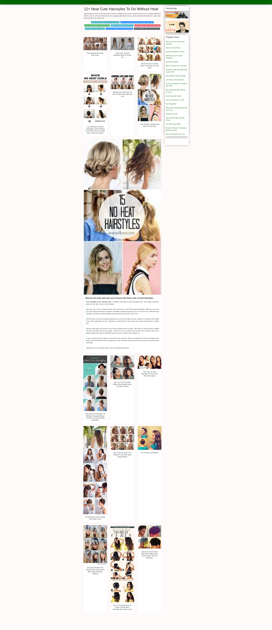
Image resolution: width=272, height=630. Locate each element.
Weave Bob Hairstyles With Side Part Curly (176, 109)
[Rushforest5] (177, 14)
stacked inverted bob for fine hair (122, 25)
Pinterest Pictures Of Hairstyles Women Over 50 (176, 129)
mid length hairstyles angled (94, 28)
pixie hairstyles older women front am (146, 28)
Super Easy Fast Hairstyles (175, 80)
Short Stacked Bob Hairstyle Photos (175, 119)
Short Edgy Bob (171, 104)
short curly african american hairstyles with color (137, 22)
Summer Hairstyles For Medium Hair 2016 (176, 85)
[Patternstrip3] (177, 26)
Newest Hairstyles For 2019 (175, 52)
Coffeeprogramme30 (91, 2)
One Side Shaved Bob (173, 124)
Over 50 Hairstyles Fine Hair (175, 134)
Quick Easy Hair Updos (173, 96)
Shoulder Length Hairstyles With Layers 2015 (176, 71)
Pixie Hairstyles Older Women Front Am (176, 91)
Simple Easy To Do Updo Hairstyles (174, 57)
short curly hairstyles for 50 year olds (97, 25)
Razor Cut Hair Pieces (173, 48)
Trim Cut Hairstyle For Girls (175, 100)
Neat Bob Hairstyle (172, 62)
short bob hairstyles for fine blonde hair (119, 28)
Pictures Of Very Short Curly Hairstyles (175, 43)
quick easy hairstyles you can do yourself (105, 22)
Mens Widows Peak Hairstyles (176, 76)
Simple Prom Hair (172, 114)
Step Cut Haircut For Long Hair (176, 66)
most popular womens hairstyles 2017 (147, 25)
